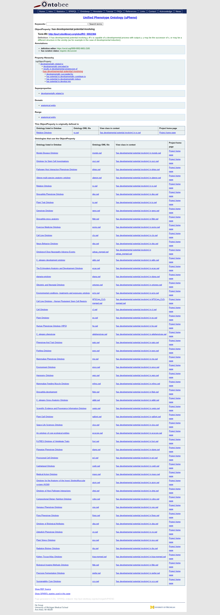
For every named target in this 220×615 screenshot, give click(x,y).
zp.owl (95, 532)
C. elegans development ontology (50, 260)
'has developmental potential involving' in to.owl (136, 202)
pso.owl (95, 540)
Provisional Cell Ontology (47, 458)
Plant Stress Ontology (46, 540)
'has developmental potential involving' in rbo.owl (137, 548)
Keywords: (40, 24)
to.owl (94, 202)
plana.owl (96, 276)
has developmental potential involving (63, 71)
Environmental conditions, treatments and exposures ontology (63, 293)
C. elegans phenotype (45, 334)
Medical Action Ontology (46, 474)
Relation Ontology (44, 133)
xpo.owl (95, 507)
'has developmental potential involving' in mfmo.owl (138, 384)
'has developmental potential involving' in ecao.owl (137, 268)
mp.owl (95, 359)
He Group (39, 605)
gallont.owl (96, 416)
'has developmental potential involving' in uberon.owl (138, 178)
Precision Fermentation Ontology (50, 573)
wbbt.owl (96, 400)
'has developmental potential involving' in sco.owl (137, 581)
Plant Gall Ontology (44, 416)
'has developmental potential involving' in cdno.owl (137, 499)
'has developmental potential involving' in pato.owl (137, 342)
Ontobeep (85, 11)
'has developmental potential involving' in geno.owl (137, 211)
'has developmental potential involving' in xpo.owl (137, 507)
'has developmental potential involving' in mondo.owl (138, 153)
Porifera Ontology (43, 351)
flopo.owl (96, 515)
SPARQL (72, 11)
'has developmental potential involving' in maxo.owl (138, 474)
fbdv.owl (95, 392)
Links (142, 11)
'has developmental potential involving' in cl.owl (136, 309)
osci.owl (95, 161)
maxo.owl (96, 474)
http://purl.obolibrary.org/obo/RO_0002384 (72, 34)
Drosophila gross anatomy (47, 219)
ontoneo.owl (97, 285)
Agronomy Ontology (45, 375)
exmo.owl (96, 227)
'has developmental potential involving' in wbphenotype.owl (141, 334)
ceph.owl (96, 466)
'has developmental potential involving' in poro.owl (137, 351)
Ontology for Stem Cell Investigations (52, 161)
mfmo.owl (96, 384)
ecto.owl (96, 293)
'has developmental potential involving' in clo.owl (137, 235)
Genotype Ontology (44, 211)
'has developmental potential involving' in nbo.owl (137, 243)
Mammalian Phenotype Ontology (50, 359)
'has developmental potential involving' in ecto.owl (137, 293)
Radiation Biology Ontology (48, 548)
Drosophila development (46, 392)
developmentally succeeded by (59, 74)
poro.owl (96, 351)
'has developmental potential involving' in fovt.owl (137, 441)
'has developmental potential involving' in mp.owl (137, 359)
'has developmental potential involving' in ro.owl (120, 133)
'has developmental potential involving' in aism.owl (137, 482)
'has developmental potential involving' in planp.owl (138, 449)
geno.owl (96, 211)
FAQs (119, 11)
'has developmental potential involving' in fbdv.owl (137, 392)
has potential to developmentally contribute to (66, 76)
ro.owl (76, 133)
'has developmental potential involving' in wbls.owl (137, 260)
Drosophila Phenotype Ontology (50, 194)
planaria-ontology (43, 276)
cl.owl (94, 309)
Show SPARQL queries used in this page (52, 594)
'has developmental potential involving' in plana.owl (138, 276)
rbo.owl (95, 548)
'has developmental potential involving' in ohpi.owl (137, 491)
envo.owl (96, 367)
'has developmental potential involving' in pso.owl (137, 540)
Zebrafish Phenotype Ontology (49, 532)
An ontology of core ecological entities (52, 433)
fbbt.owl (95, 219)
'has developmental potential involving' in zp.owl (136, 532)
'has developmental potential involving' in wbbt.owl (137, 400)
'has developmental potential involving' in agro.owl (137, 375)
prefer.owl (96, 573)
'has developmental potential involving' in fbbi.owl (137, 565)
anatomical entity (48, 105)
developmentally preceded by (56, 66)
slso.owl (95, 425)
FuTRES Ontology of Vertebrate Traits (52, 441)
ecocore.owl (97, 433)
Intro (50, 11)
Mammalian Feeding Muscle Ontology (52, 384)
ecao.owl (96, 268)
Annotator (98, 11)
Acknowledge (166, 11)
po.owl (95, 318)
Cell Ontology (42, 309)
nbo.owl (95, 243)
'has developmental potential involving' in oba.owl (137, 524)
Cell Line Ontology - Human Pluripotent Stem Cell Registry (61, 301)
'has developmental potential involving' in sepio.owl (138, 408)
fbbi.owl (95, 565)
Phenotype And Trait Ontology (49, 342)
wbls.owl (96, 260)
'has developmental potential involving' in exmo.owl (138, 227)
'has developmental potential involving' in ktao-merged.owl (141, 557)
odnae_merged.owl (100, 252)
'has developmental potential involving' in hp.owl (136, 326)
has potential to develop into (58, 81)
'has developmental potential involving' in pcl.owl (137, 458)
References (131, 11)
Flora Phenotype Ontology (47, 515)
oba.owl (95, 524)
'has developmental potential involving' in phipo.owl (138, 169)
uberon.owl (97, 178)
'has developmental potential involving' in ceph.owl (137, 466)
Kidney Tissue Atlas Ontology (49, 557)
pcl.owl (95, 458)
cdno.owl (96, 499)
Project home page (167, 133)
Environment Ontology (46, 367)
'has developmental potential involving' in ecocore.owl (139, 433)
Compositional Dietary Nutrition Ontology (54, 499)
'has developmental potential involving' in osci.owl (137, 161)
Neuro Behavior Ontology (47, 243)
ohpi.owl (95, 491)
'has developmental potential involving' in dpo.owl (137, 194)
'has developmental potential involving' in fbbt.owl (137, 219)
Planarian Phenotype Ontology (49, 449)
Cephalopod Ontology (45, 466)
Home (42, 11)
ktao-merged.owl (99, 557)
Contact (152, 11)
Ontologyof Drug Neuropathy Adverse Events (55, 252)
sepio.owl (96, 408)
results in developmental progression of (60, 69)
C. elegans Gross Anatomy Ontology (52, 400)
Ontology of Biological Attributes (50, 524)
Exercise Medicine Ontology (48, 227)
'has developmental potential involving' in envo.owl (137, 367)
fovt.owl (95, 441)
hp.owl (95, 326)
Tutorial (109, 11)
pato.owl (96, 342)
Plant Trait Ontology (45, 202)
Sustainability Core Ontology (48, 581)
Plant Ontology (42, 318)
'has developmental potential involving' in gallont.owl (138, 416)
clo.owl (95, 235)
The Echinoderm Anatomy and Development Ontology (59, 268)
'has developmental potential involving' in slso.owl (137, 425)
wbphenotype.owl (99, 334)
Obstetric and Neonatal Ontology (50, 285)
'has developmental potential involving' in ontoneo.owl (139, 285)
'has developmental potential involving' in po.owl (136, 318)
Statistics (60, 11)
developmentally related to (51, 64)
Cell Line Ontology (44, 235)
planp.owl (96, 449)
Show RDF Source (43, 589)
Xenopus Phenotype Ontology (49, 507)
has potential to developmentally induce (63, 79)
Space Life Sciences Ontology (49, 425)
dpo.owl (95, 194)
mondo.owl (97, 153)
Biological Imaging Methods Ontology (52, 565)
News (178, 11)
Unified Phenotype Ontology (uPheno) (110, 17)
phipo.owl (96, 169)
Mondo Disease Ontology (47, 153)
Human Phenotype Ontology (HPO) (51, 326)
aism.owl (96, 482)
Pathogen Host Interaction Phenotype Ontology (56, 169)
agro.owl (96, 375)
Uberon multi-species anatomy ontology (53, 178)
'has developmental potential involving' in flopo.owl (137, 515)
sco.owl (95, 581)
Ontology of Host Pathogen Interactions (53, 491)
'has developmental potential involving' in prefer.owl (138, 573)
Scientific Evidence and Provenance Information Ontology (61, 408)
